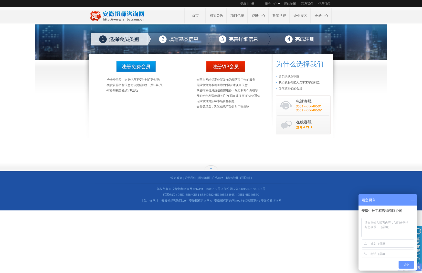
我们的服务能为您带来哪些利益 (299, 82)
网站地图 (290, 3)
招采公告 (216, 16)
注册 (251, 3)
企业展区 (300, 16)
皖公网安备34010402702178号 (244, 189)
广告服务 (218, 178)
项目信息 (237, 16)
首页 (195, 16)
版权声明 (232, 178)
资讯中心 (258, 16)
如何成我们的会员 (290, 88)
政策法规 (279, 16)
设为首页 (176, 178)
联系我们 (307, 3)
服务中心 (271, 3)
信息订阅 (324, 3)
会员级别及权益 (289, 76)
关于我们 (190, 178)
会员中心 (321, 16)
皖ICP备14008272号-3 (208, 189)
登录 (243, 3)
